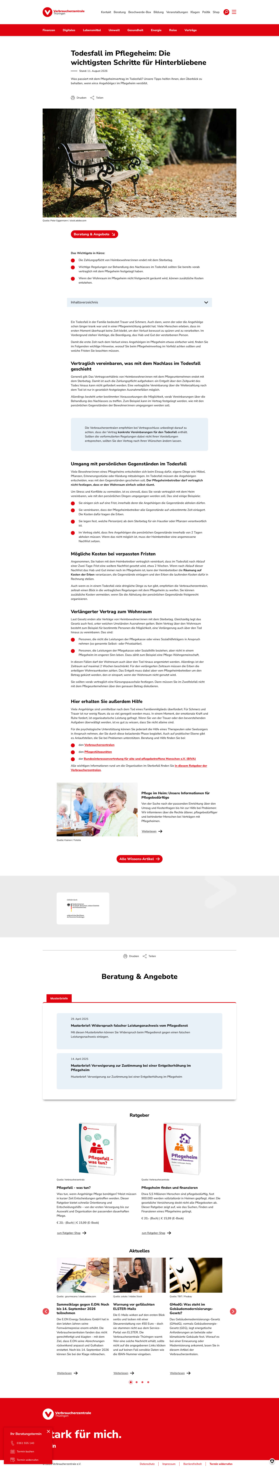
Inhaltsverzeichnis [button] (84, 302)
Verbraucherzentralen (99, 745)
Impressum (169, 1464)
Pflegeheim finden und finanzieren (169, 1187)
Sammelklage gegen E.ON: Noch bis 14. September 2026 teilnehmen (83, 1308)
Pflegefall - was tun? (74, 1187)
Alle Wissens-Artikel (136, 859)
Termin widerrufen (221, 1464)
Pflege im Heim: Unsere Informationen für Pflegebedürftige (175, 795)
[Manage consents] (272, 1461)
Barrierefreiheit (192, 1464)
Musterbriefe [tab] (59, 998)
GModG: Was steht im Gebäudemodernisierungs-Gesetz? (191, 1308)
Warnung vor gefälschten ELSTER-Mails (134, 1306)
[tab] (131, 1382)
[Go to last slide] (46, 1311)
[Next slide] (233, 1311)
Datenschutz (147, 1464)
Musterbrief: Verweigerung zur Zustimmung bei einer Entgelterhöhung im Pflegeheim (131, 1067)
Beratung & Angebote (91, 234)
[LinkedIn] (53, 1445)
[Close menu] (48, 1431)
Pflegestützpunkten (98, 752)
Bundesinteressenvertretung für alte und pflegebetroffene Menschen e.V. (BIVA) (140, 759)
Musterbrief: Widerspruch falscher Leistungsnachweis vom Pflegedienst (129, 1025)
